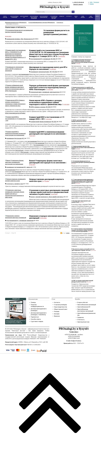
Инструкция (18, 138)
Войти (91, 2)
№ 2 (23, 138)
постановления (39, 143)
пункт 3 (53, 80)
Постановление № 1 (13, 220)
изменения (30, 220)
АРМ (32, 107)
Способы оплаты (36, 319)
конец (68, 233)
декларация (46, 59)
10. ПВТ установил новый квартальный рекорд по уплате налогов (82, 281)
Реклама (56, 311)
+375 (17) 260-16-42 (74, 338)
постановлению (48, 148)
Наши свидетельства (60, 307)
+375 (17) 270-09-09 (74, 336)
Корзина (92, 3)
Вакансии (57, 316)
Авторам (56, 314)
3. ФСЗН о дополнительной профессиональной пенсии (78, 121)
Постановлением (38, 145)
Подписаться (35, 317)
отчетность (10, 184)
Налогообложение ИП (83, 307)
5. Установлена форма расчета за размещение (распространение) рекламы (82, 161)
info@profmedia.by (76, 341)
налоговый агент (55, 92)
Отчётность (81, 319)
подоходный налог (43, 72)
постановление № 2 (37, 59)
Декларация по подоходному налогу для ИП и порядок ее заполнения (48, 68)
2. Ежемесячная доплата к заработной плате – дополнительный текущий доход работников (82, 89)
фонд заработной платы (56, 197)
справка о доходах (39, 107)
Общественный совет (60, 309)
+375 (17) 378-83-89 (70, 334)
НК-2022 (53, 59)
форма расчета (28, 39)
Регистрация (96, 2)
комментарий (35, 121)
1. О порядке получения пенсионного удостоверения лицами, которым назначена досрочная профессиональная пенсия (82, 61)
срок (21, 184)
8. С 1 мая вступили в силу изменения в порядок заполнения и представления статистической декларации (82, 230)
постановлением (24, 74)
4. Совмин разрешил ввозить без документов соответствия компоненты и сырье (83, 147)
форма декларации (45, 121)
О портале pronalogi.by (60, 304)
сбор (22, 39)
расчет (33, 197)
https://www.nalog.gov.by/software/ (15, 113)
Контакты (57, 302)
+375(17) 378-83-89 (78, 2)
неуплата (17, 184)
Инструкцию (19, 150)
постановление (32, 141)
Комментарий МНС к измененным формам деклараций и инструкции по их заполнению (47, 133)
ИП (51, 72)
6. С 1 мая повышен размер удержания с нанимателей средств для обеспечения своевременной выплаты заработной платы (82, 181)
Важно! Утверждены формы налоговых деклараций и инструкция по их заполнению (47, 162)
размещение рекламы (13, 39)
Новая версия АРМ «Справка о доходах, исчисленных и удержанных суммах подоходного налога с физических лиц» (45, 102)
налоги (29, 167)
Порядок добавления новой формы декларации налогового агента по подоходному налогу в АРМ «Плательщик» (49, 87)
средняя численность (42, 197)
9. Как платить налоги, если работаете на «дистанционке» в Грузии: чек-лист (82, 249)
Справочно (80, 317)
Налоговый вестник (83, 322)
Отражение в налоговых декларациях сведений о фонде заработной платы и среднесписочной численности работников (49, 192)
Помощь (33, 302)
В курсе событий (82, 302)
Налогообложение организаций (86, 304)
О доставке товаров (37, 321)
